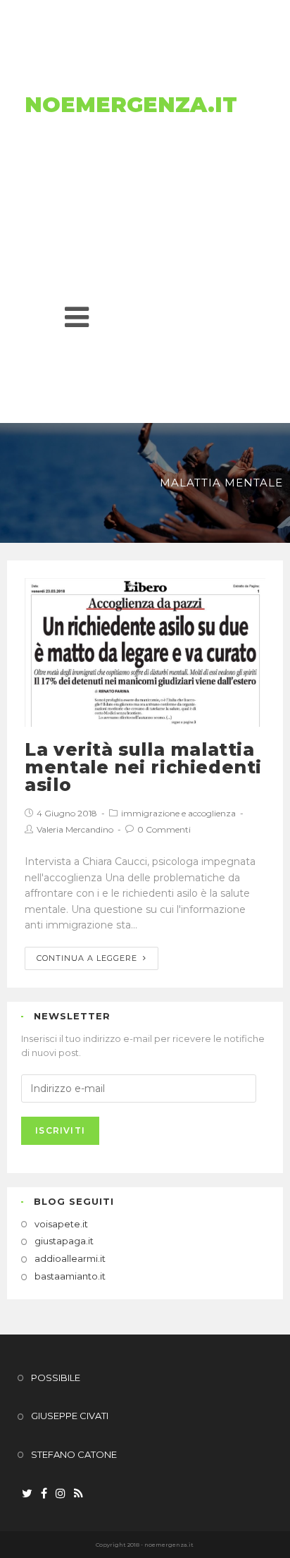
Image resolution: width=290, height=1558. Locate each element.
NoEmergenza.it (131, 105)
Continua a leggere (87, 958)
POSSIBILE (55, 1377)
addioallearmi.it (70, 1258)
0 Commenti (164, 829)
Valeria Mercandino (75, 829)
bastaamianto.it (70, 1276)
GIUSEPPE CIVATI (69, 1415)
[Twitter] (27, 1494)
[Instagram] (60, 1494)
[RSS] (78, 1494)
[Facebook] (44, 1494)
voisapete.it (61, 1223)
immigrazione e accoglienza (178, 813)
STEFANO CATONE (74, 1454)
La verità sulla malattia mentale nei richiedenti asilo (143, 767)
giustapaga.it (64, 1240)
